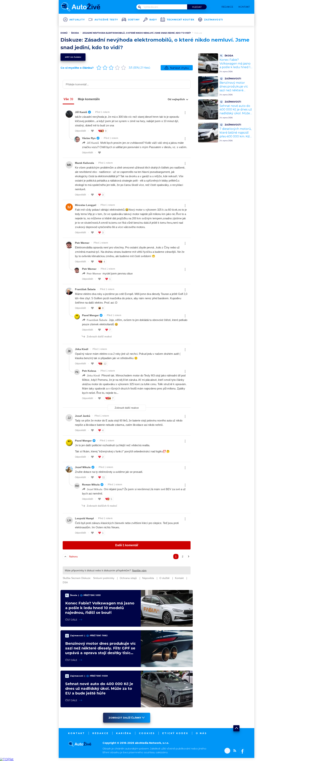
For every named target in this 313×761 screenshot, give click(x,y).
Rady (153, 20)
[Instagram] (227, 751)
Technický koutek (180, 20)
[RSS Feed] (233, 751)
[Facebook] (241, 751)
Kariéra (124, 733)
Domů (64, 33)
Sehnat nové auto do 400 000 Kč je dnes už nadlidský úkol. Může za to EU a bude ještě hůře (99, 688)
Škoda (75, 33)
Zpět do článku (73, 57)
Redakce (100, 733)
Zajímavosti (213, 20)
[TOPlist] (7, 759)
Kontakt (76, 733)
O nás (201, 733)
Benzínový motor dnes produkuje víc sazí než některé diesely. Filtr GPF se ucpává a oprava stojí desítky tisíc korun (235, 92)
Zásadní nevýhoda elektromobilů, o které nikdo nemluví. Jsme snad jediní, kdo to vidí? (136, 33)
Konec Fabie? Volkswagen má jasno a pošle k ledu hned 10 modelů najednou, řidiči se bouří (99, 608)
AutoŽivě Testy (106, 20)
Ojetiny (134, 20)
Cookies (147, 733)
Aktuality (77, 20)
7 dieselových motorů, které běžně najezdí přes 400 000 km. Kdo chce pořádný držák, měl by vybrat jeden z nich (235, 138)
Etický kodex (175, 733)
